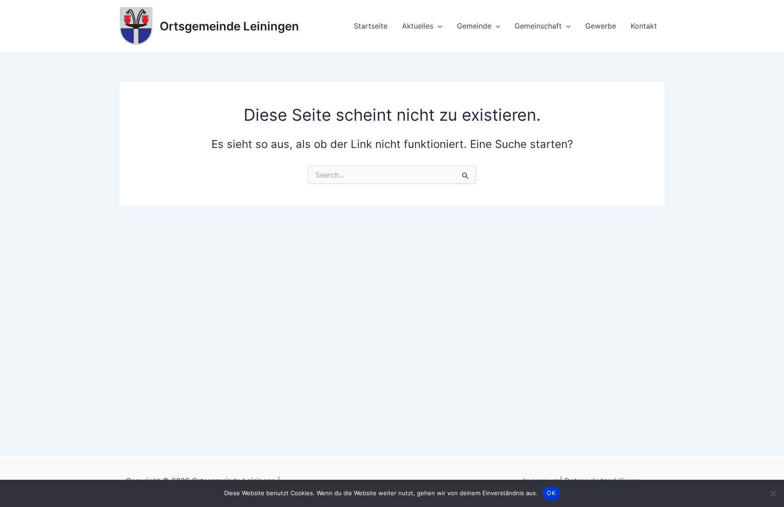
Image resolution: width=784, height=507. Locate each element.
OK (551, 493)
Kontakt (644, 25)
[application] (437, 26)
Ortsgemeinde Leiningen (229, 26)
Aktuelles (417, 25)
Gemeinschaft (538, 25)
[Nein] (772, 493)
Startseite (370, 25)
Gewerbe (600, 25)
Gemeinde (474, 25)
